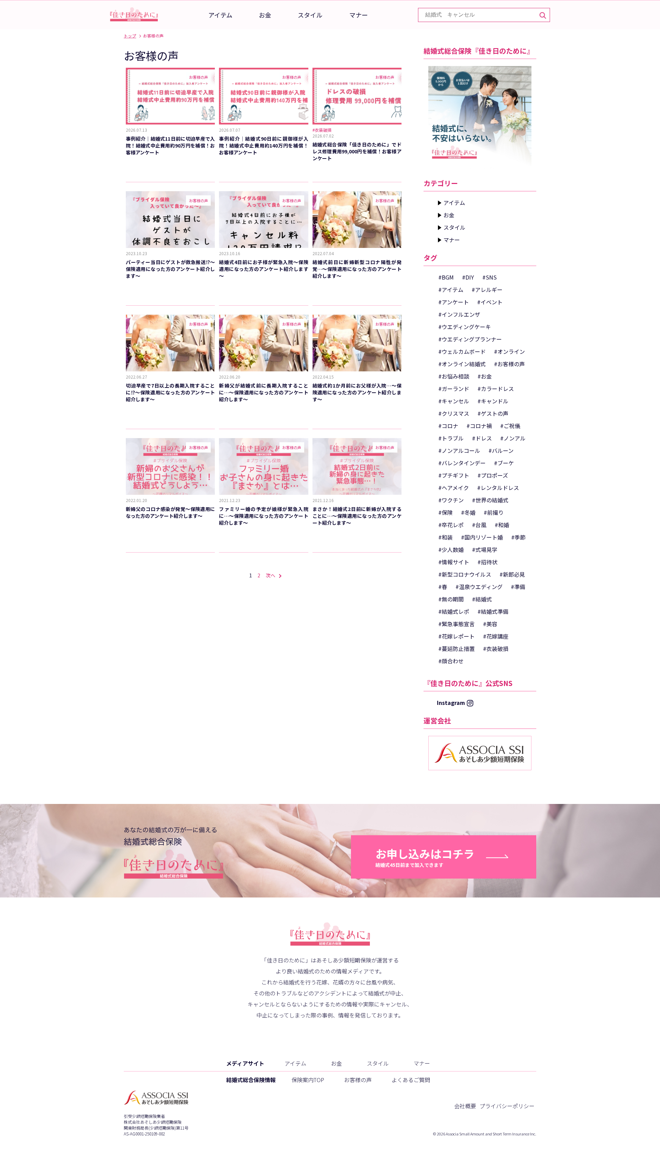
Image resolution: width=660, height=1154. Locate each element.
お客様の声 (358, 1080)
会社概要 (465, 1106)
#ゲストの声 (492, 413)
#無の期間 (451, 599)
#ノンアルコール (459, 450)
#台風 (479, 525)
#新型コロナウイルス (464, 574)
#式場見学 (484, 549)
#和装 (445, 537)
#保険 (445, 512)
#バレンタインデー (462, 463)
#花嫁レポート (456, 636)
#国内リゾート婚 (482, 537)
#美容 (490, 624)
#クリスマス (453, 413)
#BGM (446, 277)
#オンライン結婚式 (462, 364)
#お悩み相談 (453, 376)
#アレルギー (487, 289)
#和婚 (502, 525)
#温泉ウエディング (479, 587)
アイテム (220, 14)
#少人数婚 (451, 549)
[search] (542, 15)
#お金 (484, 376)
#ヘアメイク (453, 487)
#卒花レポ (451, 525)
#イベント (490, 302)
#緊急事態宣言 (456, 624)
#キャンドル (492, 401)
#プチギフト (453, 475)
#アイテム (450, 289)
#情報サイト (453, 562)
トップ (130, 36)
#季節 (518, 537)
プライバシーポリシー (507, 1106)
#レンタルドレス (498, 487)
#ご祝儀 (510, 426)
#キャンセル (453, 401)
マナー (358, 14)
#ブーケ (504, 463)
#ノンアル (513, 438)
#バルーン (501, 450)
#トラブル (451, 438)
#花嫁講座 (495, 636)
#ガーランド (453, 388)
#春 (442, 587)
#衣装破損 (495, 648)
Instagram (451, 702)
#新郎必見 (512, 574)
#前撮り (494, 512)
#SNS (489, 277)
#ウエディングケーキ (464, 327)
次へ (270, 575)
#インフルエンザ (459, 314)
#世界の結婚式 (490, 500)
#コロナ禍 (479, 426)
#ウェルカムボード (462, 351)
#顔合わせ (451, 661)
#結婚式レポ (453, 611)
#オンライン (509, 351)
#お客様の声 (509, 364)
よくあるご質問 (411, 1080)
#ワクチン (451, 500)
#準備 (518, 587)
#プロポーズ (492, 475)
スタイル (310, 14)
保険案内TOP (308, 1080)
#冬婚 (468, 512)
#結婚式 (482, 599)
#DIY (468, 277)
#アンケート (453, 302)
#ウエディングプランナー (470, 339)
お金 (265, 14)
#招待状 (487, 562)
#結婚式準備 (492, 611)
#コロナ (448, 426)
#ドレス (482, 438)
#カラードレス (495, 388)
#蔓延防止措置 (456, 648)
